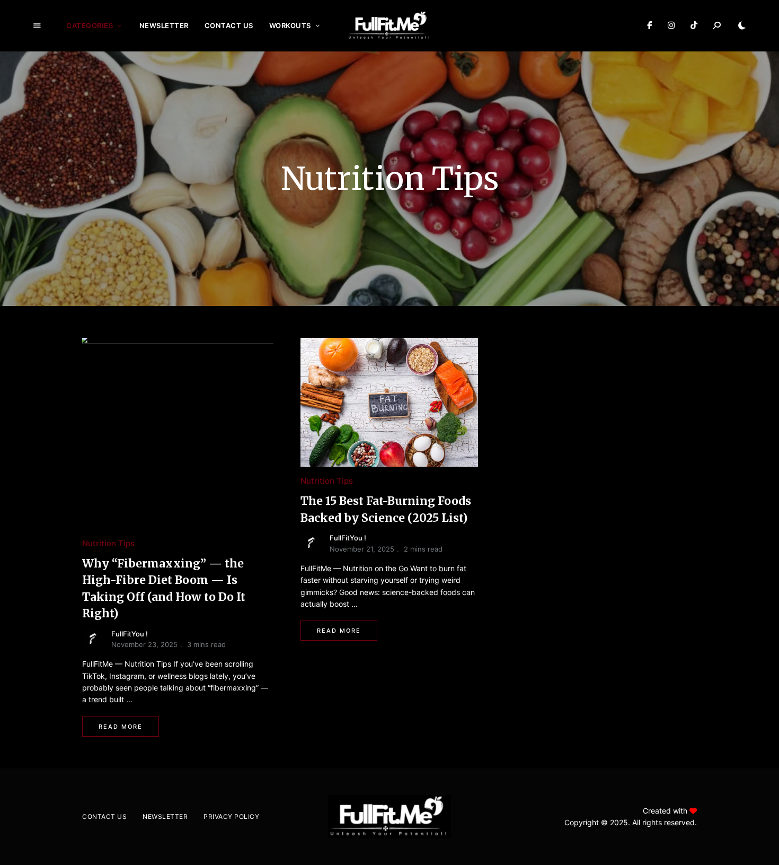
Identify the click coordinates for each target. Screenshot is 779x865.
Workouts (290, 25)
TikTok (694, 25)
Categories (89, 25)
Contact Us (229, 25)
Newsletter (164, 25)
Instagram (671, 25)
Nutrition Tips (108, 543)
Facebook (649, 25)
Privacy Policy (231, 816)
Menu (37, 25)
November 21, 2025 (362, 549)
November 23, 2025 (144, 644)
